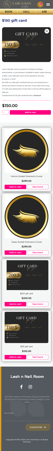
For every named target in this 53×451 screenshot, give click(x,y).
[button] (48, 4)
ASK (44, 11)
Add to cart (30, 112)
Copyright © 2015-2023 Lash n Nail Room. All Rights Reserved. (27, 441)
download (37, 95)
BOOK (8, 11)
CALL (26, 11)
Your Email (8, 413)
